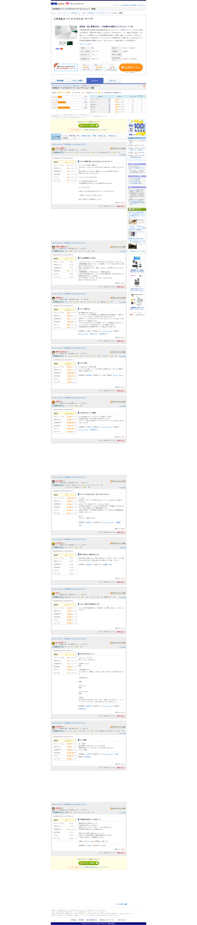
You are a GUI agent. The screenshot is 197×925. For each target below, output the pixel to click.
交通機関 (118, 522)
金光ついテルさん (61, 351)
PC (143, 145)
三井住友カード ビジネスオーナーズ (75, 144)
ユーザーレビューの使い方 (136, 201)
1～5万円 (88, 331)
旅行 (80, 525)
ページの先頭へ (120, 904)
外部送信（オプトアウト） (108, 920)
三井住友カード (76, 85)
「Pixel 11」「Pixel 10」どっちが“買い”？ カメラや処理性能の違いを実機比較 (137, 228)
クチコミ (112, 80)
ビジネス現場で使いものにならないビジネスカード (95, 161)
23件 (66, 728)
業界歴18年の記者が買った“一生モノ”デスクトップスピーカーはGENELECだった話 (136, 240)
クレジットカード (66, 85)
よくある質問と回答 (135, 183)
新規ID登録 (125, 5)
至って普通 (82, 740)
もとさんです (60, 642)
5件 (66, 353)
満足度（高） (102, 135)
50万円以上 (89, 522)
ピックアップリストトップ (138, 160)
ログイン (117, 5)
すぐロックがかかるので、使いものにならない (94, 494)
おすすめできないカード (87, 654)
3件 (66, 644)
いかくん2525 (60, 148)
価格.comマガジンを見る (138, 251)
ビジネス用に (83, 363)
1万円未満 (88, 375)
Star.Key (58, 808)
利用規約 (81, 920)
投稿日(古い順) (85, 135)
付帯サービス (93, 333)
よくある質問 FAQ (134, 202)
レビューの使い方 (134, 180)
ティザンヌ (59, 543)
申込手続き (88, 756)
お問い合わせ (122, 920)
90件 (66, 299)
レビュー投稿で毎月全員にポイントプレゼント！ (94, 130)
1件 (66, 248)
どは (57, 592)
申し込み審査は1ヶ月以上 (87, 258)
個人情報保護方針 (91, 920)
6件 (66, 150)
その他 (104, 375)
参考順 (94, 135)
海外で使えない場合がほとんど (89, 554)
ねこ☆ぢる (59, 481)
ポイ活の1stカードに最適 (87, 413)
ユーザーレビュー (56, 85)
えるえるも (59, 726)
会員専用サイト (103, 333)
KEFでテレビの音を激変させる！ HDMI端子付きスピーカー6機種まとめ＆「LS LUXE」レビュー (137, 215)
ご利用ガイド (142, 5)
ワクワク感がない (85, 309)
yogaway (58, 297)
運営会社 (73, 920)
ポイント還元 (77, 80)
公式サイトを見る (85, 44)
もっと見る (123, 154)
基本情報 (60, 80)
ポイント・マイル (83, 333)
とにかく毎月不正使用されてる (89, 604)
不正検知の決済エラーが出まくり (90, 819)
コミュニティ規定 (134, 178)
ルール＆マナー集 (134, 181)
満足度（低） (113, 135)
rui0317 (58, 401)
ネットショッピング (107, 331)
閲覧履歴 (133, 5)
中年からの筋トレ (61, 246)
